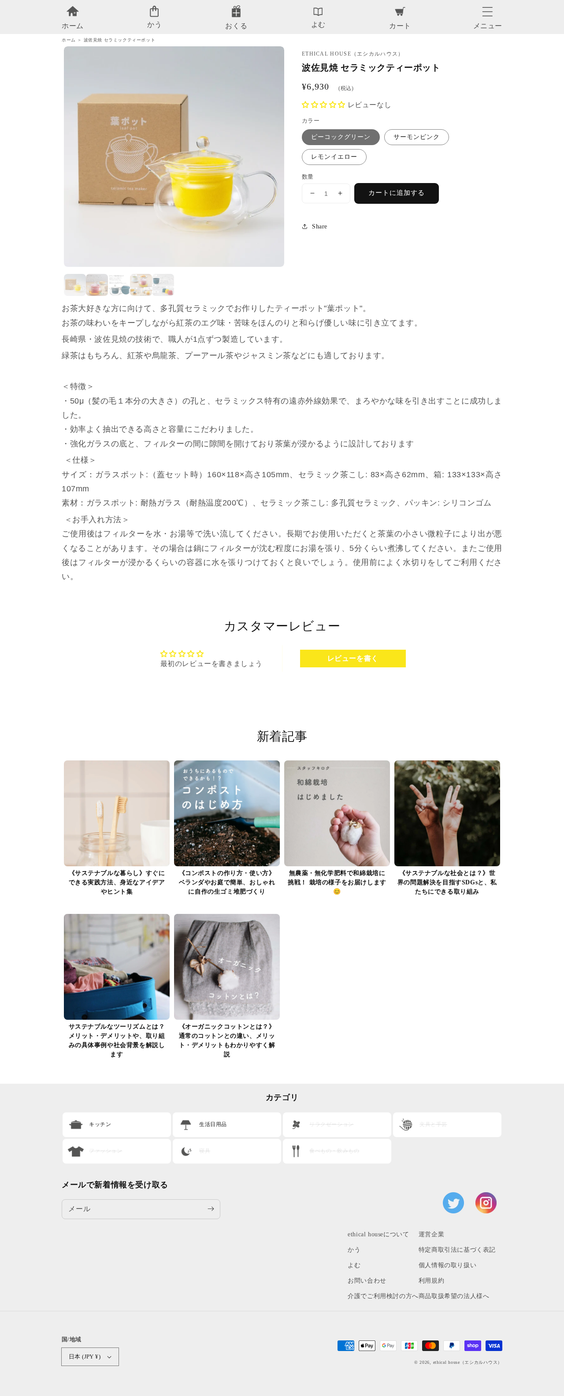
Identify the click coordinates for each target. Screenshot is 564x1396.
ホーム (69, 39)
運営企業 (431, 1234)
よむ (354, 1265)
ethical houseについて (378, 1234)
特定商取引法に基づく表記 (457, 1249)
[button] (487, 9)
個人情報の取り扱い (447, 1265)
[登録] (210, 1209)
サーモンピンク (416, 136)
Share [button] (319, 226)
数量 (308, 176)
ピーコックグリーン (341, 136)
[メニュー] (487, 9)
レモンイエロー (334, 156)
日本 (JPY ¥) (84, 1356)
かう (354, 1249)
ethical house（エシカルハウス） (467, 1362)
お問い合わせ (367, 1280)
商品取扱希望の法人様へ (454, 1296)
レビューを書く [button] (352, 658)
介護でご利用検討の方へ (383, 1296)
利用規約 (431, 1280)
